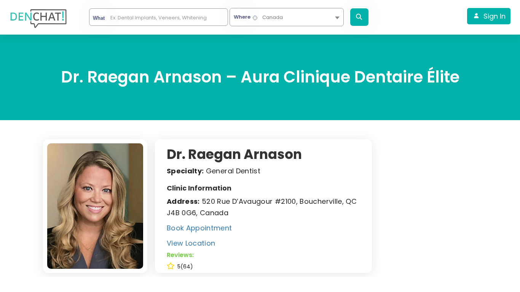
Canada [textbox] (272, 17)
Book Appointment (199, 228)
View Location (191, 243)
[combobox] (286, 17)
